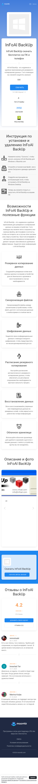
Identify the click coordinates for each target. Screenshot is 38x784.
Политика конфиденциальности (19, 746)
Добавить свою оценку (19, 620)
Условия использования (19, 743)
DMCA (19, 739)
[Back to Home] (6, 4)
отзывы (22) (19, 625)
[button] (33, 4)
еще (19, 79)
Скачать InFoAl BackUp (17, 574)
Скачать (19, 87)
